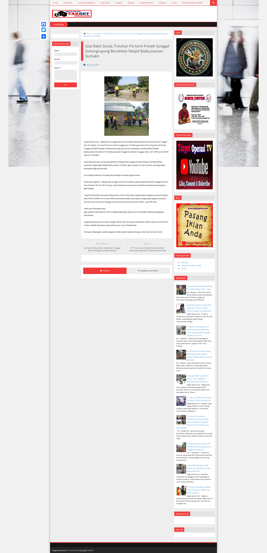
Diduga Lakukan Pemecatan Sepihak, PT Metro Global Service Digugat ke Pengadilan (199, 308)
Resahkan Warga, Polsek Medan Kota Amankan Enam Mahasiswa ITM (198, 468)
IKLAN (174, 3)
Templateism (73, 550)
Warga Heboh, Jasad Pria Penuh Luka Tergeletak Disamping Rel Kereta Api (198, 379)
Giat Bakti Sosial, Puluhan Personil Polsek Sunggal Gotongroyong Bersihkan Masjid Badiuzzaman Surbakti (125, 34)
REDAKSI (162, 3)
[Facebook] (43, 24)
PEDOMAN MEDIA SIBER (192, 3)
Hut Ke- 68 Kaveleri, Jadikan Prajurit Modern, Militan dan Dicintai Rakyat (199, 490)
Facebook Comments (149, 270)
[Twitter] (43, 30)
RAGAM (131, 3)
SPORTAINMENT (146, 3)
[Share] (43, 36)
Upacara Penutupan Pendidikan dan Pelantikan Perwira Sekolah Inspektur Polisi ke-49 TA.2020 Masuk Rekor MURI (192, 422)
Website (106, 270)
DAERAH (118, 3)
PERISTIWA (105, 3)
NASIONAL (68, 3)
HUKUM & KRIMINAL (86, 3)
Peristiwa (97, 33)
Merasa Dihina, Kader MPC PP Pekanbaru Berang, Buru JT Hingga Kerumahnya (199, 446)
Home (55, 3)
